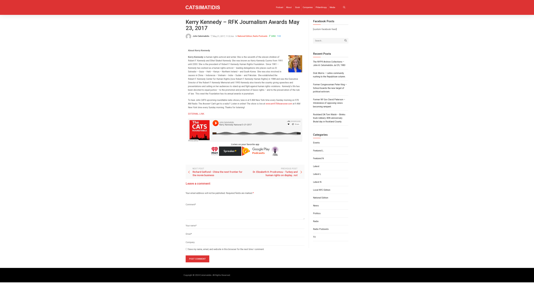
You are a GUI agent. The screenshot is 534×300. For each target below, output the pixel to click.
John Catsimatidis (201, 36)
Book (297, 7)
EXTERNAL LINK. (196, 113)
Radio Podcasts (260, 36)
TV (314, 237)
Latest (316, 166)
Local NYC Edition (321, 190)
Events (316, 142)
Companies (308, 7)
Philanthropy (321, 7)
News (316, 205)
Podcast (279, 7)
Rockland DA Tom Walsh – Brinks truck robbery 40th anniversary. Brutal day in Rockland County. (329, 118)
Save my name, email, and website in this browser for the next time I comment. (226, 249)
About (289, 7)
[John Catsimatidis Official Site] (203, 7)
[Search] (345, 40)
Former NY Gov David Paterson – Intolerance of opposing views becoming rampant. (329, 103)
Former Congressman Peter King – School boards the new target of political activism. (330, 88)
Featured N (318, 158)
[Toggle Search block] (344, 7)
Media (332, 7)
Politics (317, 213)
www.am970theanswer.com (279, 103)
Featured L (318, 150)
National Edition (245, 36)
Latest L (317, 174)
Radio (316, 221)
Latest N (317, 182)
